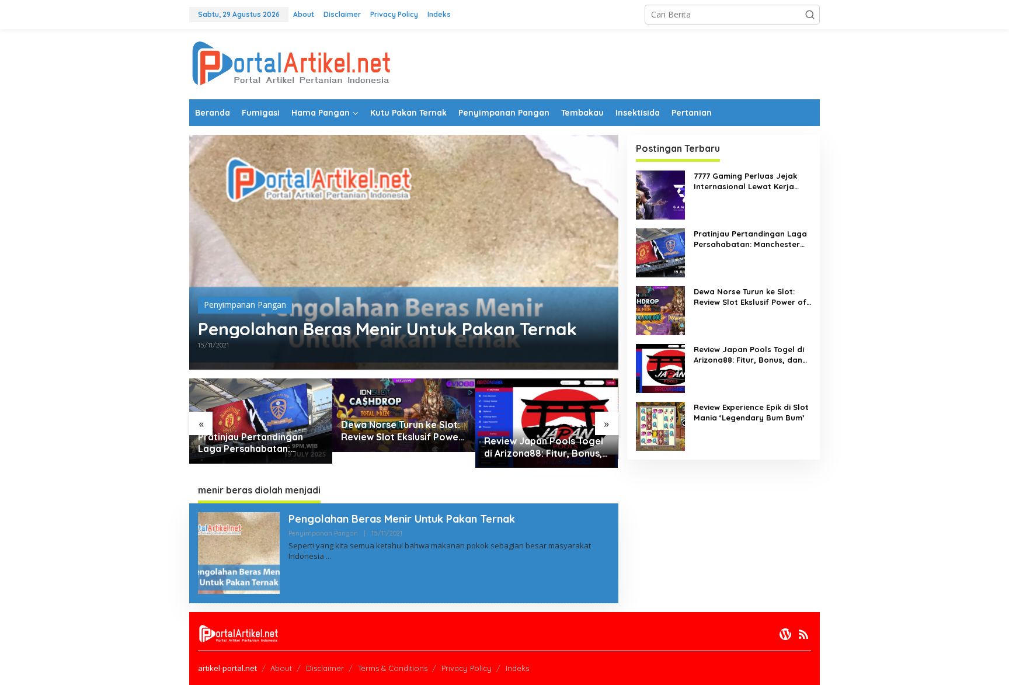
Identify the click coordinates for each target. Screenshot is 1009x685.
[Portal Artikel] (291, 63)
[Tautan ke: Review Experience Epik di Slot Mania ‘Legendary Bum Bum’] (660, 425)
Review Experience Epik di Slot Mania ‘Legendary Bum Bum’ (751, 412)
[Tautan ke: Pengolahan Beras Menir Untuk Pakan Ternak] (403, 252)
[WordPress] (785, 634)
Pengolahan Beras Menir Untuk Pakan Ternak (387, 328)
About (281, 668)
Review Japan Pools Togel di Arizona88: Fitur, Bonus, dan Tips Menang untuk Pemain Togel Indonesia (543, 447)
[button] (810, 15)
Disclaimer (325, 668)
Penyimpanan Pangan (245, 304)
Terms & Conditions (392, 668)
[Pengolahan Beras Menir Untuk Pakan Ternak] (328, 556)
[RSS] (803, 634)
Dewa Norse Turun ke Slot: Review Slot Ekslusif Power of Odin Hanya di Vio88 (401, 431)
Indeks (517, 668)
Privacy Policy (466, 668)
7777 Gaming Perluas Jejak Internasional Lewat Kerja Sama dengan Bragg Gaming (750, 181)
